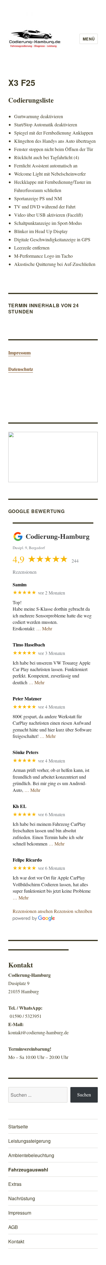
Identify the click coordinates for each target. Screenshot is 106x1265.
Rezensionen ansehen (33, 911)
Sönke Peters (25, 752)
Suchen (84, 1094)
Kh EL (19, 806)
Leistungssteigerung (29, 1140)
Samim (19, 584)
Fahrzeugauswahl (28, 1169)
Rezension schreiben (73, 911)
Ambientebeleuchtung (31, 1155)
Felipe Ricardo (27, 859)
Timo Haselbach (29, 644)
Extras (14, 1184)
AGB (13, 1227)
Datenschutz (20, 369)
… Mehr (44, 628)
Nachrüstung (21, 1198)
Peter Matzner (27, 698)
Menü (89, 39)
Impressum (19, 352)
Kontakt (16, 1241)
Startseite (18, 1126)
